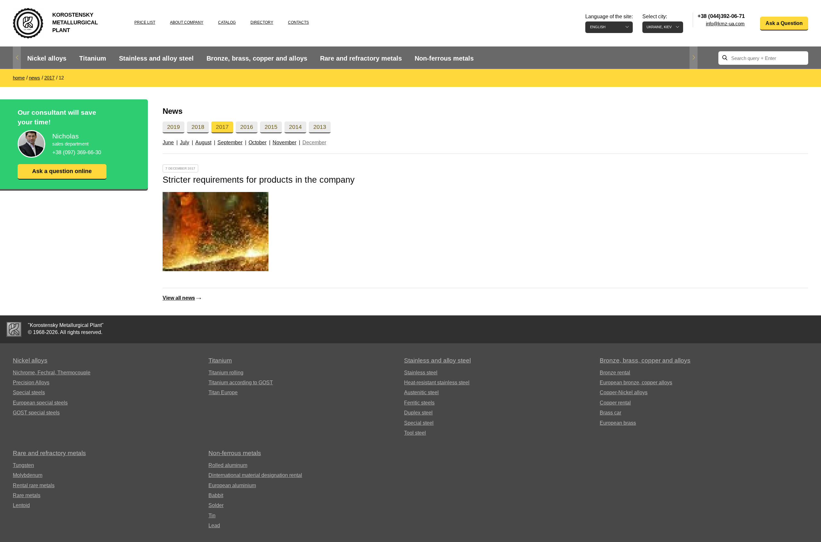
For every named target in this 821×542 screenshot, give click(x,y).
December (314, 142)
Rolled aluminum (227, 465)
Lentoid (21, 505)
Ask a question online (62, 171)
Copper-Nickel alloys (623, 392)
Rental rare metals (34, 485)
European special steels (40, 402)
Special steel (419, 423)
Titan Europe (223, 392)
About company (186, 22)
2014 (295, 127)
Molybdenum (27, 475)
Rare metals (26, 495)
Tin (212, 515)
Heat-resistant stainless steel (437, 382)
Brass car (610, 412)
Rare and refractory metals (361, 58)
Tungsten (23, 465)
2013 (319, 127)
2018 (197, 127)
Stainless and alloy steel (156, 58)
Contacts (298, 22)
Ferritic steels (419, 402)
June (168, 142)
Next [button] (694, 57)
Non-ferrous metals (444, 58)
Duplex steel (418, 412)
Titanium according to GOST (240, 382)
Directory (261, 22)
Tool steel (415, 433)
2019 (173, 127)
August (203, 142)
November (284, 142)
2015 (271, 127)
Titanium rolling (225, 372)
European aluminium (232, 485)
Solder (216, 505)
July (184, 142)
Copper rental (615, 402)
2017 (222, 127)
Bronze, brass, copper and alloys (257, 58)
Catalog (227, 22)
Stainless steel (420, 372)
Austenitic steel (421, 392)
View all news (179, 298)
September (229, 142)
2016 (246, 127)
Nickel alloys (46, 58)
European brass (618, 423)
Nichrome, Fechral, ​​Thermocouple (51, 372)
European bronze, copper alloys (636, 382)
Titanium (92, 58)
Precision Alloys (31, 382)
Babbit (215, 495)
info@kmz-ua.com (725, 23)
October (258, 142)
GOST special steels (36, 412)
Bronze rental (615, 372)
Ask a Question (784, 23)
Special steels (29, 392)
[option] (47, 58)
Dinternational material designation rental (255, 475)
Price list (144, 22)
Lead (214, 525)
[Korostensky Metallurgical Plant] (13, 329)
